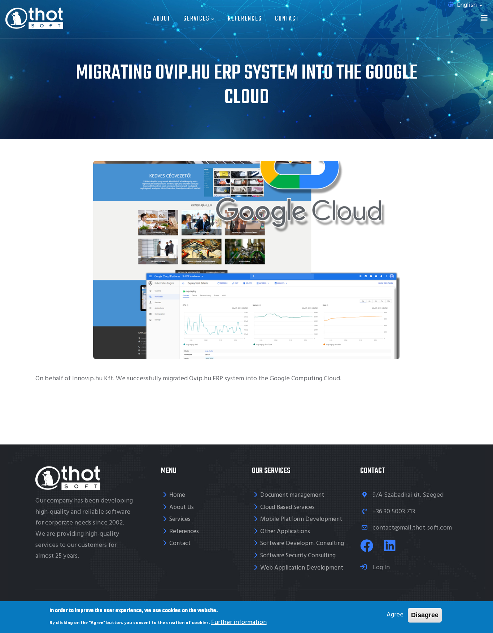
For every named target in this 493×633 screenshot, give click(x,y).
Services (196, 19)
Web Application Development (301, 568)
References (245, 19)
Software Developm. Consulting (302, 543)
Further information (239, 622)
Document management (292, 495)
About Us (181, 507)
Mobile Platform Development (301, 519)
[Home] (34, 17)
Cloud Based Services (287, 507)
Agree (395, 615)
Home (177, 495)
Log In (380, 567)
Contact (287, 19)
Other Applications (285, 531)
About (161, 19)
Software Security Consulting (298, 556)
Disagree (425, 615)
